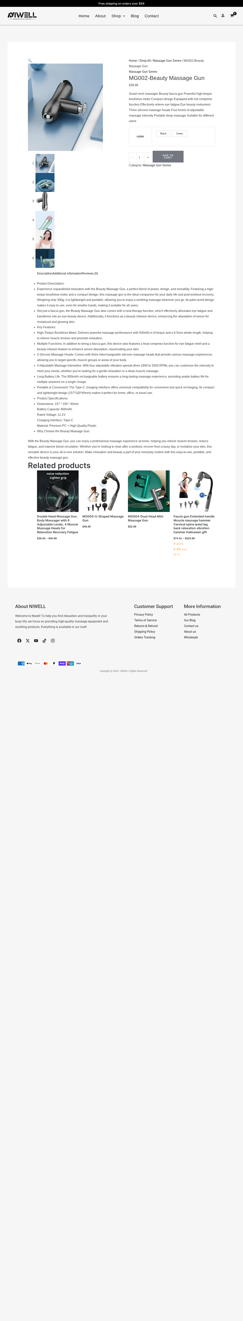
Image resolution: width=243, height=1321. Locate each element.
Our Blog (190, 620)
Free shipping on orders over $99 (121, 3)
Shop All (145, 60)
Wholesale (191, 637)
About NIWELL (30, 606)
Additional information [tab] (67, 273)
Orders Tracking (144, 637)
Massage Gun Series (167, 60)
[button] (123, 16)
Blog (135, 16)
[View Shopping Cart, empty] (231, 16)
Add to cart (168, 156)
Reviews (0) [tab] (90, 273)
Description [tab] (44, 273)
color (140, 136)
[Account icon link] (223, 15)
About (100, 16)
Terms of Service (145, 620)
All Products (192, 614)
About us (190, 631)
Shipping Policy (144, 631)
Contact (152, 16)
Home (84, 16)
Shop (116, 16)
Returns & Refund (146, 626)
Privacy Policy (143, 614)
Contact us (191, 626)
